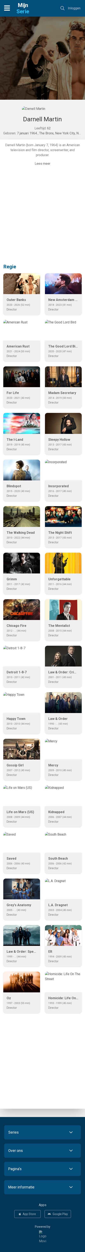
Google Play (60, 1214)
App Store (29, 1214)
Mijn (23, 8)
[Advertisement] (42, 63)
